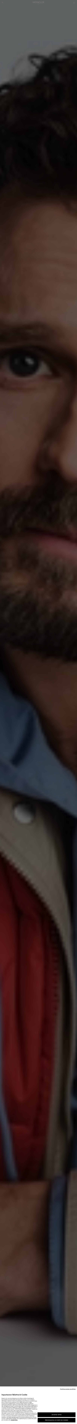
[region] (38, 1405)
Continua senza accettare (68, 1389)
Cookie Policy (14, 1420)
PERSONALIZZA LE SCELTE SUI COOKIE (56, 1420)
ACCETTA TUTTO (57, 1414)
